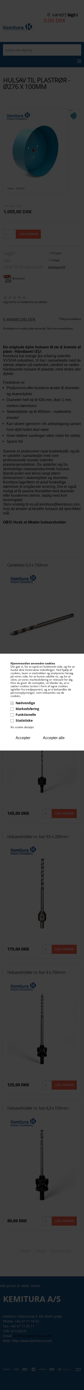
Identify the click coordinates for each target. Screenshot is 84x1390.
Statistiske (24, 720)
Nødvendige (25, 703)
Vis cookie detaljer (22, 727)
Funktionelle (26, 714)
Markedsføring (27, 709)
